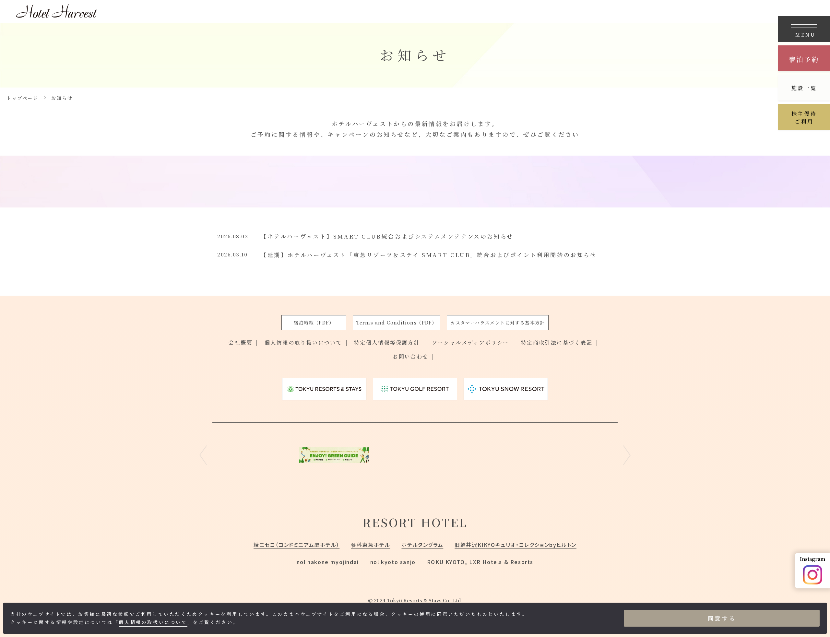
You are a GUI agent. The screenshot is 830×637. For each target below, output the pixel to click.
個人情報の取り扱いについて (303, 342)
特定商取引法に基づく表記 (557, 342)
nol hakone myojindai (328, 562)
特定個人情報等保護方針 (387, 342)
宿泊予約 (804, 59)
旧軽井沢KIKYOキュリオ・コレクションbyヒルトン (515, 545)
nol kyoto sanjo (393, 562)
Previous (203, 455)
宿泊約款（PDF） (314, 322)
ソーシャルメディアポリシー (470, 342)
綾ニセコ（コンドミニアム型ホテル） (296, 545)
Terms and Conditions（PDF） (396, 322)
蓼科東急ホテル (370, 545)
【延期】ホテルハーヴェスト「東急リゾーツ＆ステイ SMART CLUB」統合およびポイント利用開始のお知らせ (429, 255)
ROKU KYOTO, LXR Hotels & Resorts (480, 562)
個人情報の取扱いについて (153, 622)
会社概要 (241, 342)
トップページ (22, 98)
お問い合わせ (410, 356)
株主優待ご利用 (804, 117)
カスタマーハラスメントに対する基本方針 (497, 322)
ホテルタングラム (422, 545)
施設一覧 (804, 88)
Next (627, 455)
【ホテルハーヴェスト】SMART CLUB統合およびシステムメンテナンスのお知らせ (387, 236)
